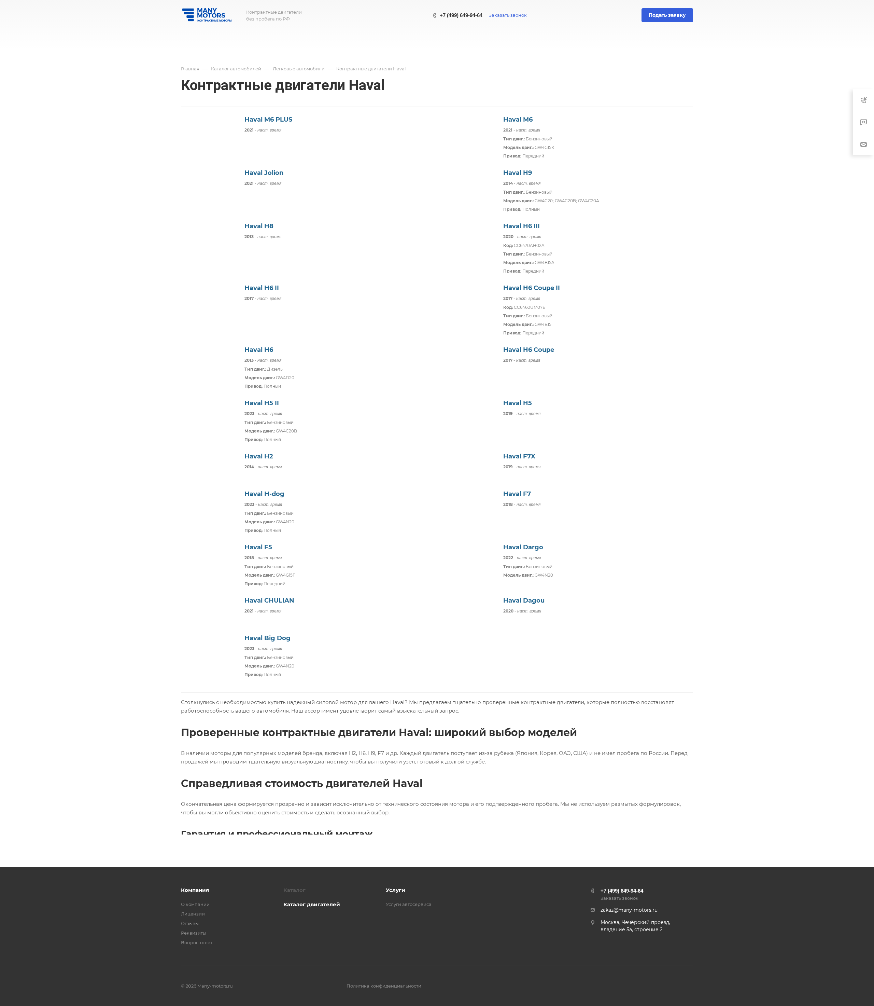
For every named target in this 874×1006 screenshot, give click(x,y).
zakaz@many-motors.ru (629, 910)
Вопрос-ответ (196, 942)
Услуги (395, 890)
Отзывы (190, 923)
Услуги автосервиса (409, 904)
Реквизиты (193, 933)
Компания (195, 890)
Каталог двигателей (311, 904)
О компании (195, 904)
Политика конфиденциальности (384, 986)
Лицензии (193, 914)
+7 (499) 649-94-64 (461, 15)
